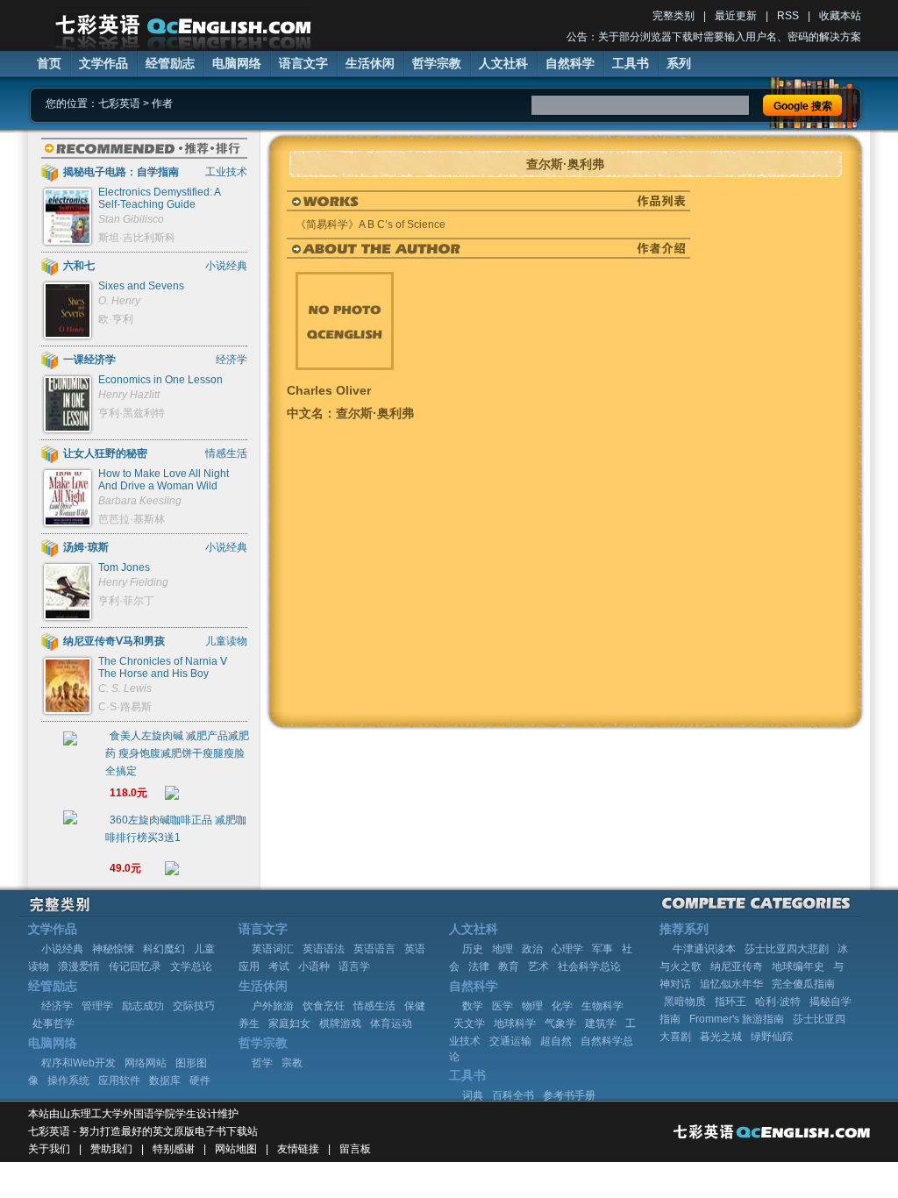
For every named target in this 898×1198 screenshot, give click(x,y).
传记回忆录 (135, 966)
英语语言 (374, 949)
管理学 (97, 1006)
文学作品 (103, 63)
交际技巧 (194, 1006)
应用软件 (119, 1080)
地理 (502, 949)
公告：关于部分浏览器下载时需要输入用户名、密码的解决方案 (714, 37)
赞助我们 (111, 1149)
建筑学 (600, 1023)
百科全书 (513, 1095)
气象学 (560, 1023)
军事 (602, 949)
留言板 (355, 1149)
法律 (478, 966)
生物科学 (602, 1006)
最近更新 (736, 16)
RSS (788, 16)
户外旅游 (273, 1006)
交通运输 (510, 1041)
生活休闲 (370, 63)
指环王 (730, 1001)
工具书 (630, 63)
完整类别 (673, 16)
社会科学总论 (589, 966)
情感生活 (374, 1006)
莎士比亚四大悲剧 (787, 949)
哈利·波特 (778, 1001)
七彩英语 (119, 103)
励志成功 (143, 1006)
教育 (508, 966)
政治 (532, 949)
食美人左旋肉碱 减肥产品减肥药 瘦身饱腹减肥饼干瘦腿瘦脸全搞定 (177, 753)
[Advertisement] (492, 450)
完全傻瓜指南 (803, 984)
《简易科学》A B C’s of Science (370, 224)
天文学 (469, 1023)
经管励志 (170, 63)
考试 (278, 966)
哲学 (262, 1063)
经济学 (57, 1006)
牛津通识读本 (704, 949)
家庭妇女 (289, 1023)
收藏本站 (840, 16)
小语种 (314, 966)
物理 (532, 1006)
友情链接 (298, 1149)
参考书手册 (569, 1095)
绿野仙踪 (772, 1036)
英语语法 (324, 949)
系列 (678, 63)
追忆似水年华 (731, 984)
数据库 (165, 1080)
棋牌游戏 (340, 1023)
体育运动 (391, 1023)
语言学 (354, 966)
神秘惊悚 (113, 949)
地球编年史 (798, 966)
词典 (472, 1095)
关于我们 (49, 1149)
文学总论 (191, 966)
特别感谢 (174, 1149)
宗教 (292, 1063)
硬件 (199, 1080)
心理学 (567, 949)
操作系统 (68, 1080)
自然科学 (570, 63)
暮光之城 (721, 1036)
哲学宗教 (436, 63)
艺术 (538, 966)
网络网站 (146, 1063)
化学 (562, 1006)
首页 (49, 63)
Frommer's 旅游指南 (736, 1019)
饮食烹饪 (324, 1006)
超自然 (556, 1041)
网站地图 (236, 1149)
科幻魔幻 (164, 949)
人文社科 (503, 63)
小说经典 (62, 949)
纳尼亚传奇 (736, 966)
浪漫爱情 (79, 966)
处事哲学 (53, 1023)
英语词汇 (273, 949)
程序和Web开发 (78, 1063)
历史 (472, 949)
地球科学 (515, 1023)
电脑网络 (236, 63)
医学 (502, 1006)
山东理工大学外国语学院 (117, 1114)
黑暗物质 (685, 1001)
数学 (472, 1006)
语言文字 (303, 63)
